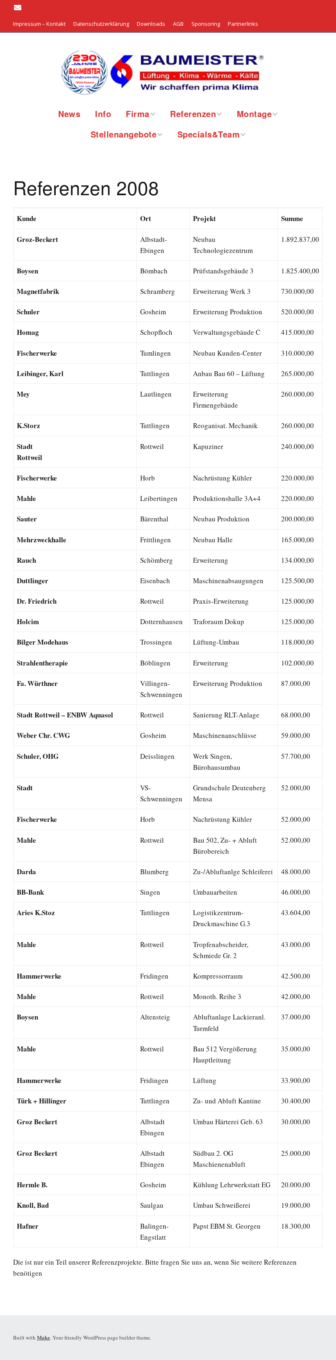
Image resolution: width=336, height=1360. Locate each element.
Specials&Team (208, 134)
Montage (254, 114)
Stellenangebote (124, 134)
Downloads (151, 23)
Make (43, 1337)
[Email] (18, 7)
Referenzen (193, 114)
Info (103, 114)
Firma (138, 114)
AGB (178, 23)
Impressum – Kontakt (39, 23)
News (69, 114)
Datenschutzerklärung (101, 23)
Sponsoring (205, 23)
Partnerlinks (243, 23)
